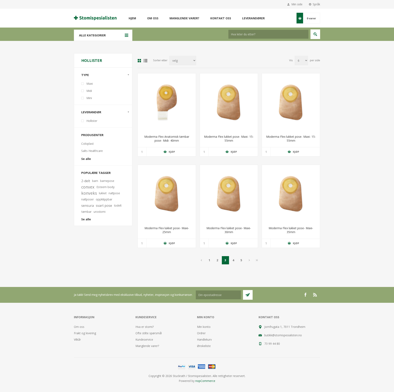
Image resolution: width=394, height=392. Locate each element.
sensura (87, 205)
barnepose (107, 181)
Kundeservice (144, 339)
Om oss (79, 327)
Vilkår (77, 339)
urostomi (99, 212)
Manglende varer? (147, 346)
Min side (296, 4)
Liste (145, 60)
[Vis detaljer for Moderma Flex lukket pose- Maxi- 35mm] (291, 194)
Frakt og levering (85, 333)
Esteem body (105, 187)
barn (95, 181)
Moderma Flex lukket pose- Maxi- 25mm (166, 230)
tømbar (86, 212)
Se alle (86, 159)
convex (87, 187)
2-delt (85, 181)
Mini (89, 98)
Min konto (204, 327)
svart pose (104, 205)
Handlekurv (204, 339)
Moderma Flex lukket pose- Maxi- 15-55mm (229, 138)
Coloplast (87, 144)
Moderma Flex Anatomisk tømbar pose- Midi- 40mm (166, 138)
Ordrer (201, 333)
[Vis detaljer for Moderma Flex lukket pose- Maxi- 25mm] (167, 194)
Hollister (91, 121)
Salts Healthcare (92, 151)
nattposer (87, 199)
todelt (117, 205)
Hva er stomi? (144, 327)
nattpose (114, 193)
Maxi (89, 84)
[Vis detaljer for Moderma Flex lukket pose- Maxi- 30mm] (229, 194)
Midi (89, 91)
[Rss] (315, 294)
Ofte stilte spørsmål (148, 333)
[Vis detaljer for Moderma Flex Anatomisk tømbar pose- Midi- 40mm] (167, 102)
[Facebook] (305, 294)
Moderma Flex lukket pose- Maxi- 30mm (228, 230)
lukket (103, 193)
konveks (89, 193)
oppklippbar (104, 199)
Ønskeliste (204, 346)
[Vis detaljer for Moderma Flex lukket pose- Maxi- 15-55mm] (229, 102)
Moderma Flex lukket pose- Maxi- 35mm (291, 230)
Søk (315, 34)
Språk (316, 4)
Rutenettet (139, 60)
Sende (248, 295)
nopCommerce (205, 381)
